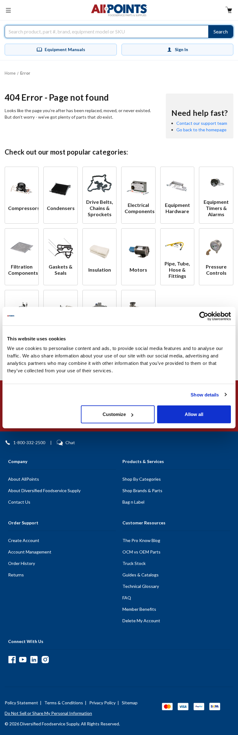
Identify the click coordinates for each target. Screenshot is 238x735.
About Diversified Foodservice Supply (44, 490)
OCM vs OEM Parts (141, 551)
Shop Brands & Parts (142, 490)
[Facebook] (12, 659)
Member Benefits (139, 609)
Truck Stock (134, 563)
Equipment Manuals (65, 49)
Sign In (181, 49)
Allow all (194, 414)
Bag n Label (133, 502)
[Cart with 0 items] (228, 11)
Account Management (29, 551)
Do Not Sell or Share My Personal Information (48, 713)
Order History (21, 563)
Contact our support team (201, 123)
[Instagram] (45, 659)
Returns (16, 574)
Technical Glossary (140, 586)
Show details (205, 394)
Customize (114, 414)
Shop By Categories (141, 479)
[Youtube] (23, 659)
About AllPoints (23, 479)
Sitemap (130, 702)
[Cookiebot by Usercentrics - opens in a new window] (204, 316)
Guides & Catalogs (140, 574)
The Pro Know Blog (141, 540)
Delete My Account (141, 620)
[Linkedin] (34, 659)
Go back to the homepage (201, 129)
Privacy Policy (102, 702)
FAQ (126, 597)
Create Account (23, 540)
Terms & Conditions (63, 702)
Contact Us (19, 502)
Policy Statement (21, 702)
